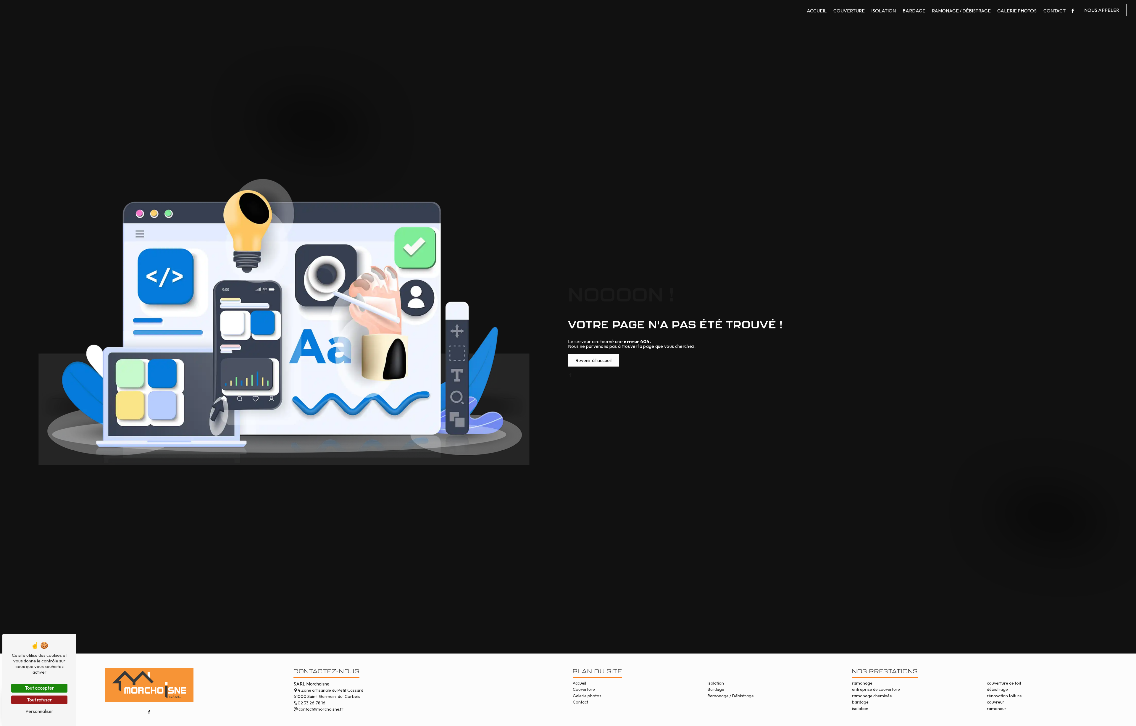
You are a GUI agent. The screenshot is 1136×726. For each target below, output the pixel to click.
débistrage (997, 689)
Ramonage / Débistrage (961, 11)
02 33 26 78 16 (311, 703)
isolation (860, 708)
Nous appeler (1101, 10)
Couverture (849, 11)
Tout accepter (39, 688)
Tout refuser (39, 700)
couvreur (995, 702)
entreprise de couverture (876, 689)
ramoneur (996, 708)
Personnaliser (39, 711)
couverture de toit (1004, 683)
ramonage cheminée (872, 695)
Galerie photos (1017, 11)
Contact (1054, 11)
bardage (860, 702)
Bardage (914, 11)
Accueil (817, 11)
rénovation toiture (1004, 695)
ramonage (862, 683)
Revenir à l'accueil (593, 360)
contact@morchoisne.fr (320, 709)
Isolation (883, 11)
